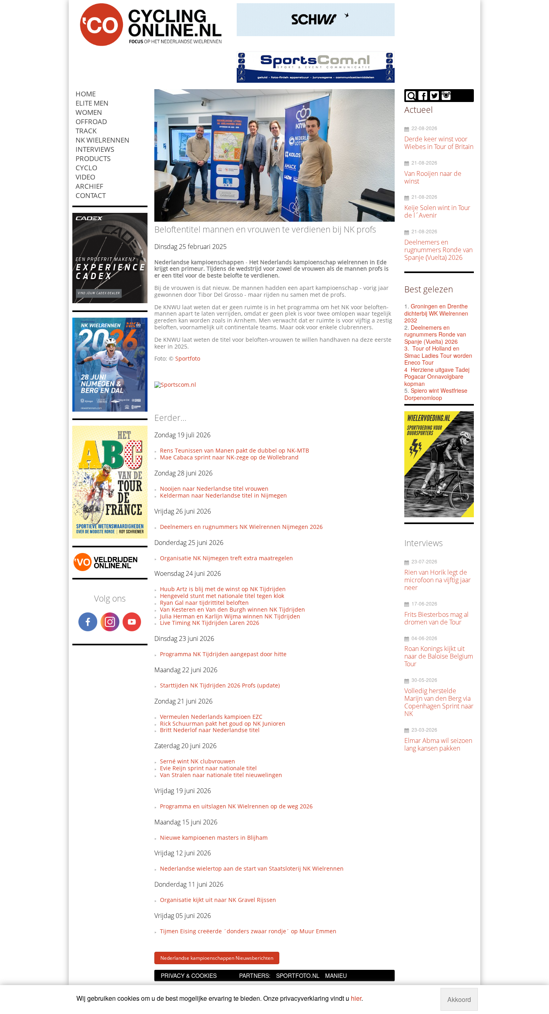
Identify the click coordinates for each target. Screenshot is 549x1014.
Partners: (254, 975)
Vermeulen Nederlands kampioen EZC (211, 716)
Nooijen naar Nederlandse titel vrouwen (214, 488)
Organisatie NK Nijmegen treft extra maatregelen (226, 558)
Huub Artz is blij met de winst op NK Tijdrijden (223, 589)
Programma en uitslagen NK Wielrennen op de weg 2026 (236, 806)
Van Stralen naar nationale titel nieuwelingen (221, 775)
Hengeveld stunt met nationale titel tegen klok (222, 596)
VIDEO (85, 177)
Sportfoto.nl (298, 975)
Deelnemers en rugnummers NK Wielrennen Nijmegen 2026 (241, 526)
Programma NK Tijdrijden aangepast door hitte (223, 654)
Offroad (91, 121)
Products (93, 158)
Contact (91, 195)
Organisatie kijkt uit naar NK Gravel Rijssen (218, 900)
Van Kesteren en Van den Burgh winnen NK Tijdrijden (232, 609)
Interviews (95, 149)
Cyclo (86, 167)
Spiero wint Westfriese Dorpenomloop (435, 394)
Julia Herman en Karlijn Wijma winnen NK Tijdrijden (230, 616)
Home (86, 93)
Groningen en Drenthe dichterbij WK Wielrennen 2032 (436, 313)
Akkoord (459, 999)
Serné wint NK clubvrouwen (197, 761)
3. (406, 348)
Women (89, 112)
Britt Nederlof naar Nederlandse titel (210, 730)
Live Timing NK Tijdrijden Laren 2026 (209, 622)
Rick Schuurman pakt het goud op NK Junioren (222, 723)
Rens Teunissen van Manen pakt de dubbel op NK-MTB (234, 450)
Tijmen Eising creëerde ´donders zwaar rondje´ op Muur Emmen (248, 931)
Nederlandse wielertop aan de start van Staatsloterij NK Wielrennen (252, 868)
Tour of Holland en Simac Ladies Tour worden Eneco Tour (438, 355)
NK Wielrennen (102, 140)
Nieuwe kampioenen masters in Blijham (214, 837)
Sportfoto (187, 358)
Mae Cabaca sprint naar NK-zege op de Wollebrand (229, 457)
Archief (89, 186)
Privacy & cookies (189, 975)
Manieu (336, 975)
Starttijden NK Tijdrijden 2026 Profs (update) (220, 685)
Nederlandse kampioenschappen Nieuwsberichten (216, 958)
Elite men (92, 103)
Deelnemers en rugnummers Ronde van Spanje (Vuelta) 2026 (435, 334)
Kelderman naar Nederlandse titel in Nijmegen (223, 495)
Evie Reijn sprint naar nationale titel (208, 768)
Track (86, 130)
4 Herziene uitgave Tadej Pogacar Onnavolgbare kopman (436, 376)
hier (356, 998)
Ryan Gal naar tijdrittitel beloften (204, 602)
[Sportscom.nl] (175, 384)
